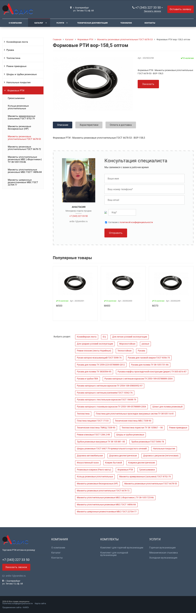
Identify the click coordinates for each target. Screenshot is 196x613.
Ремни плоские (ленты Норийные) (94, 350)
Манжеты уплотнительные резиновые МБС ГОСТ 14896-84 (25, 170)
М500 (59, 305)
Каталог (38, 23)
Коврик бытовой (113, 462)
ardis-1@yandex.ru (79, 221)
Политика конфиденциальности (17, 603)
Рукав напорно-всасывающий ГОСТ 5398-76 (99, 357)
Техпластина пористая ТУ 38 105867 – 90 (142, 427)
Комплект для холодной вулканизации (114, 554)
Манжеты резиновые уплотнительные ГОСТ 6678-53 (24, 137)
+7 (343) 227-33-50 (78, 216)
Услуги (60, 23)
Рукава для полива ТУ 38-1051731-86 (150, 364)
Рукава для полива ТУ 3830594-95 (94, 371)
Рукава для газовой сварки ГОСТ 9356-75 (149, 357)
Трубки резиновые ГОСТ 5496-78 (147, 441)
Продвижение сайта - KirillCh (15, 607)
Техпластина (13, 58)
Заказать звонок (152, 11)
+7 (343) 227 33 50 (148, 7)
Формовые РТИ (15, 90)
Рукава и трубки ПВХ (87, 378)
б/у (104, 336)
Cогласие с (130, 222)
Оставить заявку (180, 9)
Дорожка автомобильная (90, 455)
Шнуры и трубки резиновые (21, 74)
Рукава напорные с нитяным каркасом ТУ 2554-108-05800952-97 (110, 385)
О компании (15, 23)
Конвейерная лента (17, 42)
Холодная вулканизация (163, 558)
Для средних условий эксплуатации (95, 344)
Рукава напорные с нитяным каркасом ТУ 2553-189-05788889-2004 (138, 378)
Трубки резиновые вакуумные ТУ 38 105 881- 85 (101, 441)
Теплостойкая (124, 350)
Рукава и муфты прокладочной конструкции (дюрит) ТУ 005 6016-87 (152, 371)
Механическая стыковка (163, 553)
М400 (107, 305)
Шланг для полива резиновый (167, 406)
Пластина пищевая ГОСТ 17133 (93, 420)
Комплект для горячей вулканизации (121, 547)
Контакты (150, 23)
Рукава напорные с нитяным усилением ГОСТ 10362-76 (105, 392)
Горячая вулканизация (162, 547)
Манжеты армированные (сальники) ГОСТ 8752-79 (21, 117)
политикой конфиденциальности (136, 222)
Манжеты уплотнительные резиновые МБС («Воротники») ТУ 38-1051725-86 (25, 159)
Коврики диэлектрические (141, 462)
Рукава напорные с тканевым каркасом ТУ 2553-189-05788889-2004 (111, 406)
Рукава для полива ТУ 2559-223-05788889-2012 (101, 364)
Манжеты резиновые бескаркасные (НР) (19, 127)
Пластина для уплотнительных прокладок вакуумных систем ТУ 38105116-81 (135, 413)
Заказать (148, 84)
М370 (155, 305)
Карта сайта (40, 603)
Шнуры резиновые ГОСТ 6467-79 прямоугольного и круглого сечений (112, 448)
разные (145, 344)
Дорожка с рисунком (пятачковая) (161, 455)
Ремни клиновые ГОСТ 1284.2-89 (93, 434)
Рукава (10, 50)
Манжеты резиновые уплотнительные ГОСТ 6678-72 (24, 148)
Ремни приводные (16, 66)
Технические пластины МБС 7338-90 (133, 420)
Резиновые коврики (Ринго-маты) (94, 469)
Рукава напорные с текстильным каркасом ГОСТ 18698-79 (106, 399)
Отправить (116, 233)
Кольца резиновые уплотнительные (18, 107)
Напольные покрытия (18, 82)
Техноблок (126, 23)
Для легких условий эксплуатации (129, 336)
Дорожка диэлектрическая (123, 455)
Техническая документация (92, 23)
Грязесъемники (16, 98)
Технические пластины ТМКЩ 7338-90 (96, 427)
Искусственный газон (88, 462)
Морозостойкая (127, 344)
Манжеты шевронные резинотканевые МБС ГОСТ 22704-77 (23, 182)
